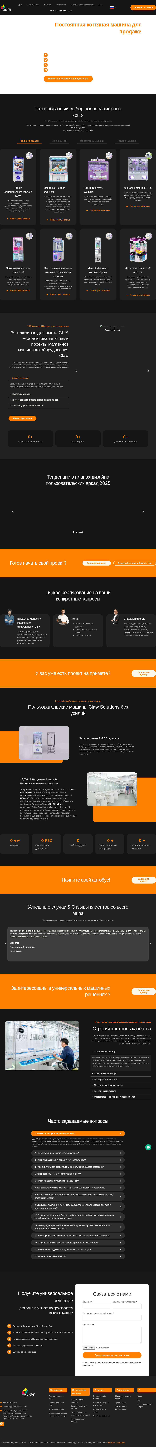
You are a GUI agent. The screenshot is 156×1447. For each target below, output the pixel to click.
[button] (76, 370)
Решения (47, 5)
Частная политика (116, 1442)
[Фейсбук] (2, 1424)
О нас (101, 5)
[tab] (29, 141)
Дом (20, 5)
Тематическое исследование (82, 5)
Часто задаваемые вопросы (61, 10)
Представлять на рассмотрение (112, 1355)
